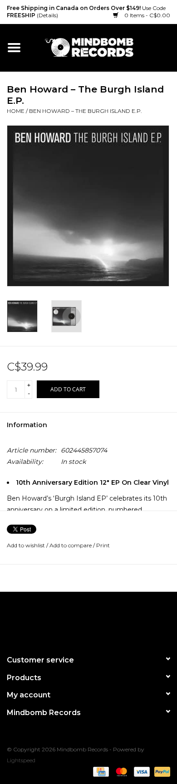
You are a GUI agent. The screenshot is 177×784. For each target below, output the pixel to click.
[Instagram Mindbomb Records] (105, 619)
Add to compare (71, 545)
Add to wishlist (26, 545)
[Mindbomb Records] (102, 47)
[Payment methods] (100, 771)
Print (103, 545)
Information (27, 425)
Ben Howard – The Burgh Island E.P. (85, 110)
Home (16, 110)
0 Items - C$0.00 (146, 15)
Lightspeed (21, 760)
